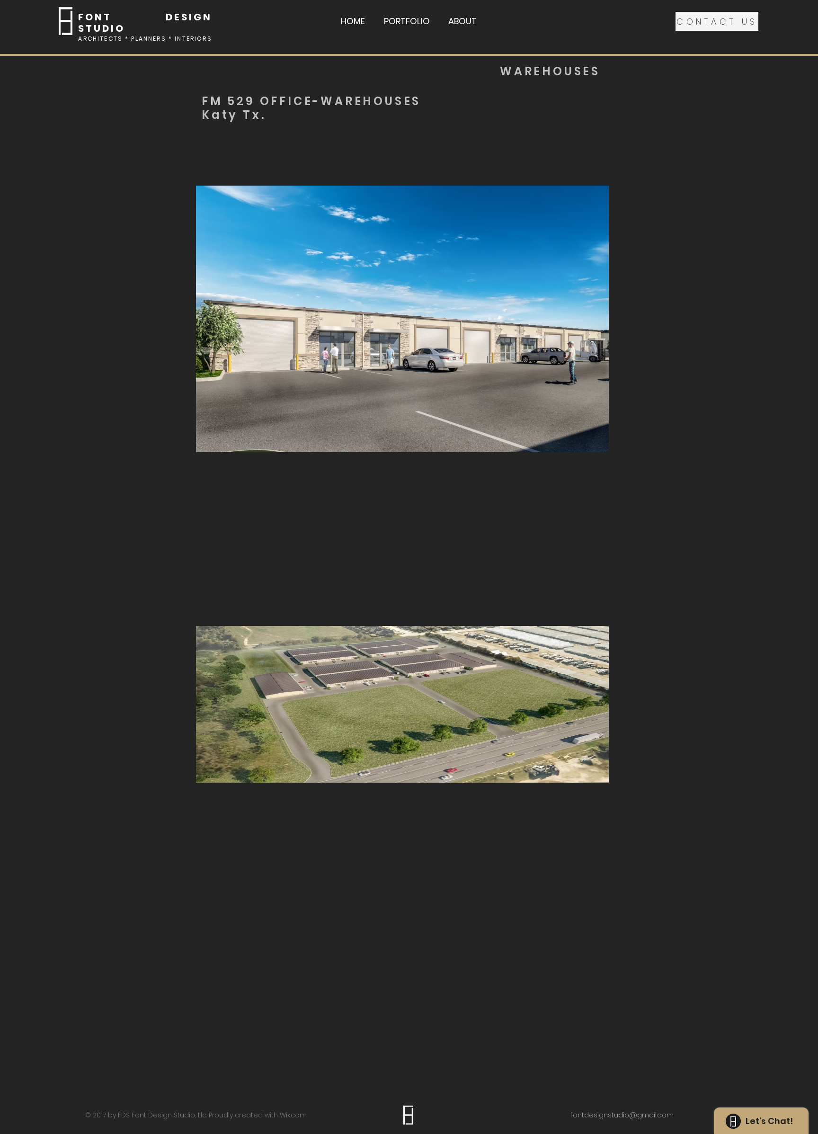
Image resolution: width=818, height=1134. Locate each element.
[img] (402, 318)
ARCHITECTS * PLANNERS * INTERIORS (145, 39)
